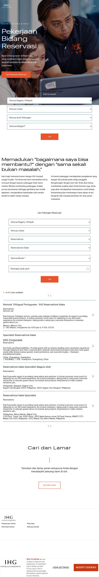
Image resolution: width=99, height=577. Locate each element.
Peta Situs (31, 523)
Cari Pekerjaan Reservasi (16, 75)
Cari (49, 137)
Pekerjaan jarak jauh (19, 269)
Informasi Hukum (8, 527)
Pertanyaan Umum (9, 523)
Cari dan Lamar (49, 485)
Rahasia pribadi (33, 527)
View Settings (61, 568)
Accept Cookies (86, 567)
